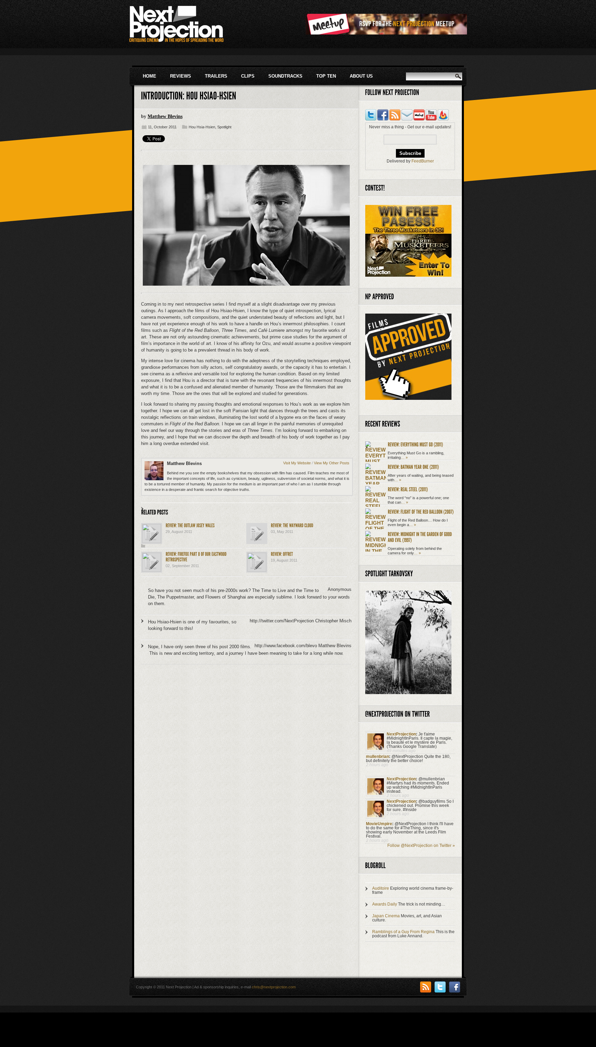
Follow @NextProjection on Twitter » (421, 845)
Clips (248, 76)
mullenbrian (377, 756)
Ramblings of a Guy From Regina (403, 931)
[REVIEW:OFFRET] (282, 554)
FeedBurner (422, 161)
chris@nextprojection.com (274, 987)
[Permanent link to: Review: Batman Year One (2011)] (413, 467)
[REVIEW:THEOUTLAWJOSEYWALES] (190, 525)
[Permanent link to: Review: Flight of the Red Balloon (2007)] (421, 511)
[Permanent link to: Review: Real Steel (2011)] (408, 489)
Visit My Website (297, 463)
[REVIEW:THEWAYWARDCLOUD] (292, 525)
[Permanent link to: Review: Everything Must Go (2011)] (415, 444)
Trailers (216, 76)
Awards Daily (384, 904)
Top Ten (326, 76)
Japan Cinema (386, 915)
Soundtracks (285, 76)
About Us (361, 76)
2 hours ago (377, 764)
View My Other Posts (331, 463)
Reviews (180, 76)
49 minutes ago (401, 750)
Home (149, 76)
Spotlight (224, 127)
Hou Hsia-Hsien (202, 127)
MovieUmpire (379, 823)
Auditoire (380, 888)
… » (404, 457)
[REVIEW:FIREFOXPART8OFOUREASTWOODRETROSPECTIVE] (196, 556)
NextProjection (401, 734)
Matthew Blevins (165, 116)
